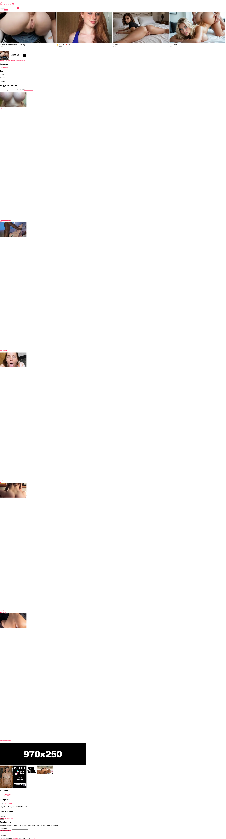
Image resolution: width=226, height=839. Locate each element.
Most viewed (11, 60)
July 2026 (6, 795)
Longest (17, 60)
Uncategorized (4, 67)
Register (6, 9)
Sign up (15, 838)
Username (3, 815)
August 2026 (7, 794)
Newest (2, 60)
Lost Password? (9, 818)
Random (22, 60)
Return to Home (28, 90)
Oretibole (7, 3)
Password (2, 816)
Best (6, 60)
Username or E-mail (5, 828)
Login (1, 9)
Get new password (5, 830)
